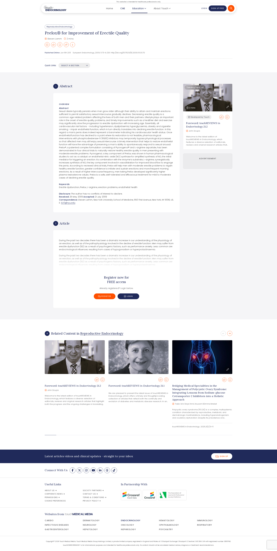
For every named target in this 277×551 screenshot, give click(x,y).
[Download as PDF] (72, 44)
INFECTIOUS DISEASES (57, 524)
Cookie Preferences (55, 501)
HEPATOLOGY (90, 529)
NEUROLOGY (89, 524)
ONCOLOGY (127, 524)
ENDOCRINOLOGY (130, 520)
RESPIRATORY (204, 524)
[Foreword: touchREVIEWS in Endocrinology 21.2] (75, 357)
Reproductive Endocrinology (59, 26)
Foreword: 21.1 (136, 385)
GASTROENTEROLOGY (57, 529)
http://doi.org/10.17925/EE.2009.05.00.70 (128, 52)
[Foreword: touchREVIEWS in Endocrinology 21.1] (138, 357)
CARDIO (49, 520)
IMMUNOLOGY (205, 520)
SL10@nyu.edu (68, 202)
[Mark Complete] (53, 44)
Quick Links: (50, 65)
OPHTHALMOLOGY (169, 524)
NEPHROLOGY (128, 529)
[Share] (47, 44)
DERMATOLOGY (91, 520)
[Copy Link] (66, 44)
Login (204, 8)
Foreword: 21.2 (203, 124)
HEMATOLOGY (166, 520)
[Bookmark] (59, 44)
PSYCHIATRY (166, 529)
